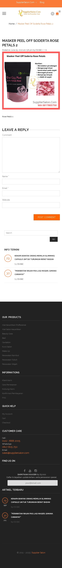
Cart (4, 418)
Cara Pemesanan (9, 385)
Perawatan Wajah (9, 364)
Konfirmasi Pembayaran (12, 393)
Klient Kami (7, 380)
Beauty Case (7, 334)
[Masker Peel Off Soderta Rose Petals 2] (31, 80)
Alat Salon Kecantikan (11, 329)
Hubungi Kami (8, 389)
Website (6, 200)
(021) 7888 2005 (11, 441)
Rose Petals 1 (7, 116)
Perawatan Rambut (10, 355)
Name (5, 176)
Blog (42, 2)
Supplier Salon (38, 552)
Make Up (6, 351)
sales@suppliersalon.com (15, 453)
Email (5, 188)
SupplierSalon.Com (25, 2)
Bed (4, 338)
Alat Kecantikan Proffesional (14, 325)
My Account (7, 414)
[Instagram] (35, 471)
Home (12, 24)
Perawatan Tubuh (9, 360)
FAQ (4, 398)
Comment (7, 135)
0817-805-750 (9, 447)
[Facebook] (24, 471)
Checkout (6, 423)
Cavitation (6, 342)
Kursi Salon (7, 347)
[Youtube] (30, 471)
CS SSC (39, 50)
